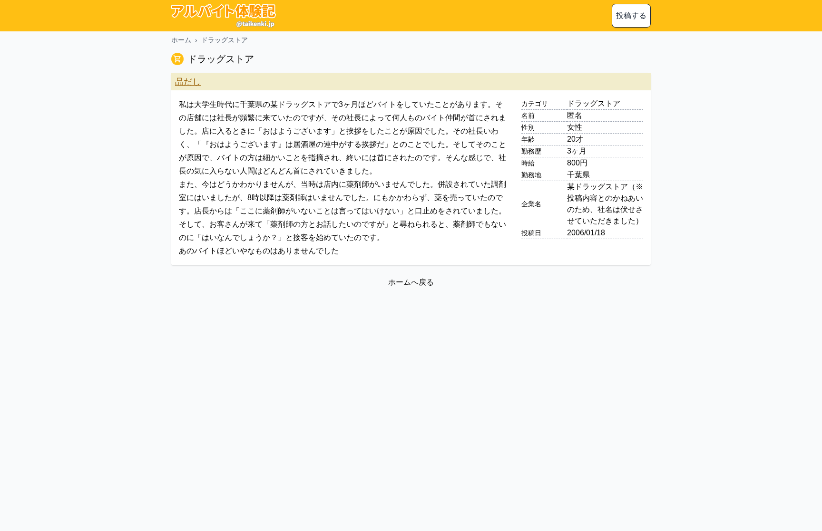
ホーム (181, 40)
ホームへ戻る (411, 282)
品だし (188, 82)
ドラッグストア (224, 40)
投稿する (631, 15)
